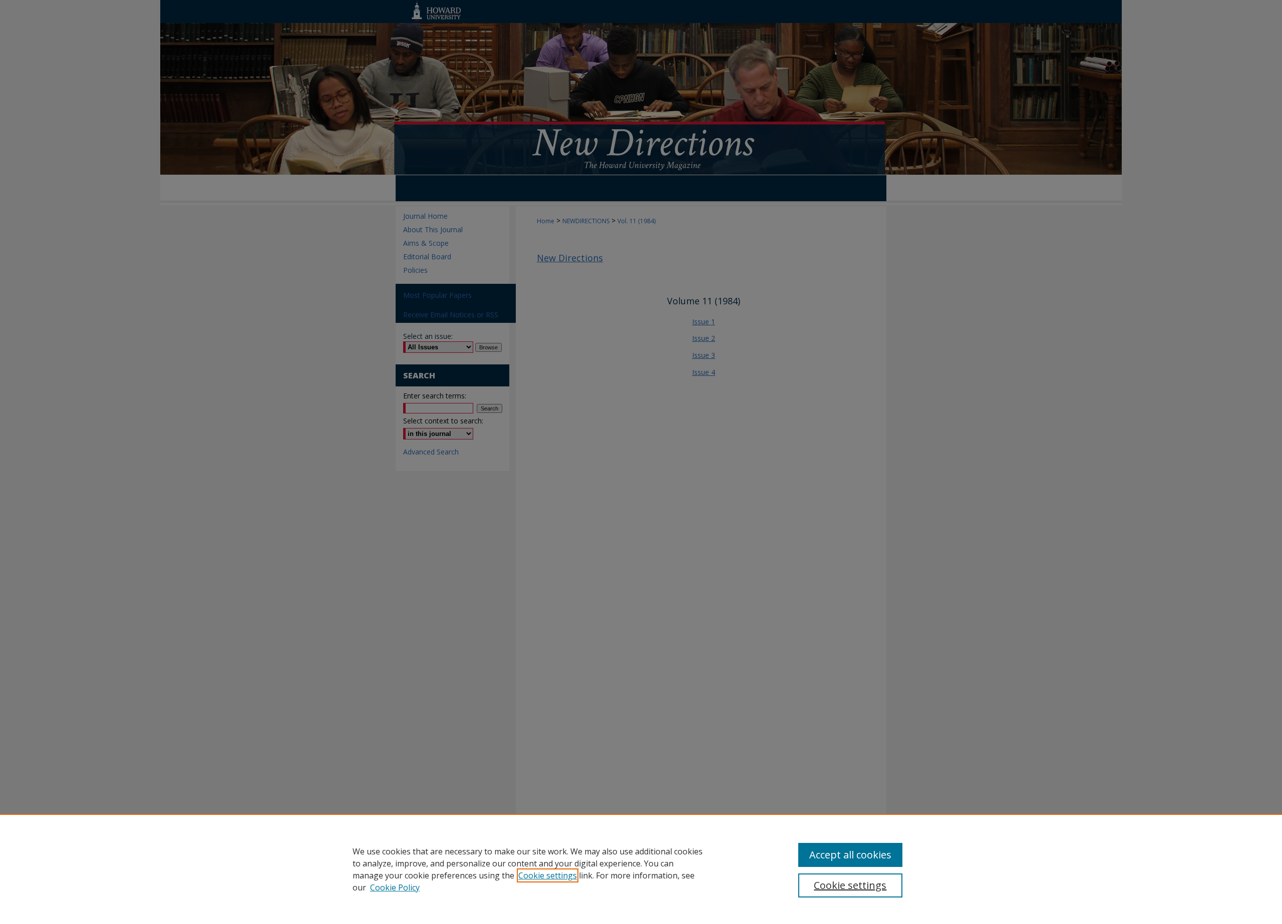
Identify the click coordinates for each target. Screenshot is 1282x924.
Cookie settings (547, 875)
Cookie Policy (395, 887)
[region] (641, 869)
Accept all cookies (850, 854)
